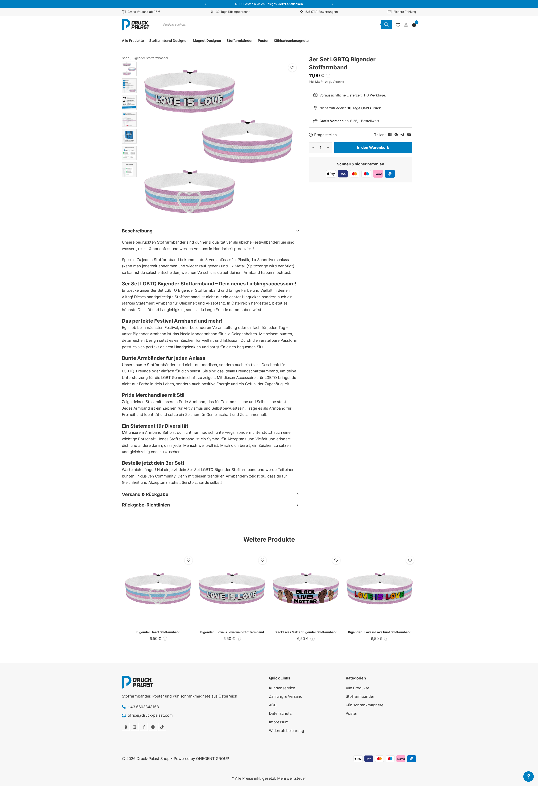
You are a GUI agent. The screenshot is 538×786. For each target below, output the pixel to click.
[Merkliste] (398, 25)
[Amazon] (126, 727)
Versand (338, 81)
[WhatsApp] (396, 135)
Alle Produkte (133, 40)
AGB (273, 705)
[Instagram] (153, 727)
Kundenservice (282, 688)
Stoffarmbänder (240, 40)
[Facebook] (390, 135)
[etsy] (135, 727)
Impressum (279, 722)
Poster (263, 40)
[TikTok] (162, 727)
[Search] (386, 24)
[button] (205, 3)
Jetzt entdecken (290, 4)
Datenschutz (280, 713)
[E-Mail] (409, 135)
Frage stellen (325, 135)
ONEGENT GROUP (212, 758)
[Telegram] (402, 135)
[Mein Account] (406, 25)
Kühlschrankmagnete (291, 40)
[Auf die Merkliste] (292, 68)
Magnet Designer (207, 40)
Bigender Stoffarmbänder (150, 58)
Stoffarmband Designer (168, 40)
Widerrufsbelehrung (286, 730)
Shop (125, 58)
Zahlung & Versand (285, 696)
